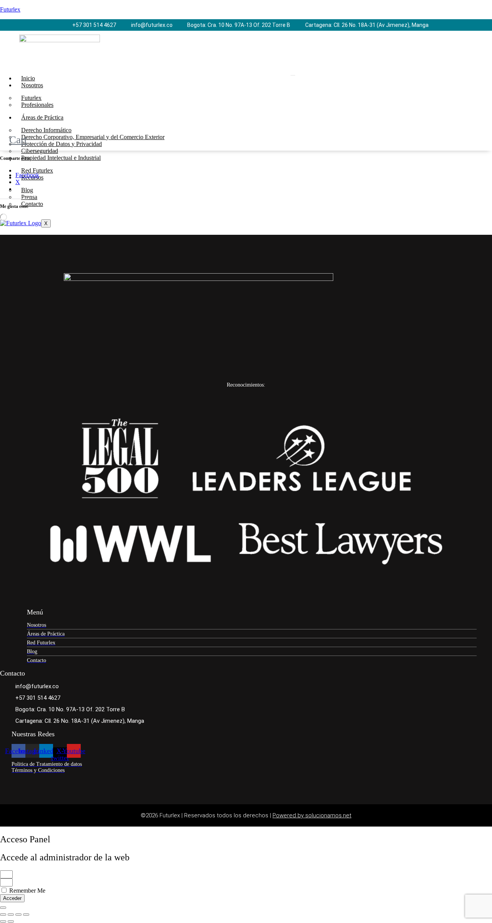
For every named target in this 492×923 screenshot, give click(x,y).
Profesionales (37, 104)
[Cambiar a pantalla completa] (11, 914)
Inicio (28, 78)
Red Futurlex (37, 170)
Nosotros (32, 85)
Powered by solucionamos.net (312, 815)
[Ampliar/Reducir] (3, 914)
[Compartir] (18, 914)
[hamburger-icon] (293, 75)
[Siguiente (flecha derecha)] (11, 921)
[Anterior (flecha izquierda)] (3, 921)
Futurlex (10, 9)
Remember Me (26, 890)
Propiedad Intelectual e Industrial (61, 157)
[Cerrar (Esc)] (26, 914)
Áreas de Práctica (42, 117)
